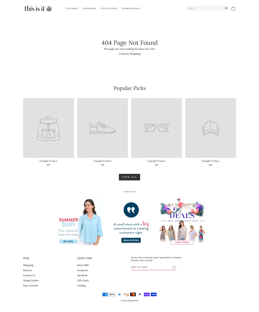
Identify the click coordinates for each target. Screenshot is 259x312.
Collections (109, 8)
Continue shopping (129, 53)
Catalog (81, 285)
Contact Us (29, 275)
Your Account (30, 285)
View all (129, 177)
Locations (82, 270)
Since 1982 (83, 265)
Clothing (72, 8)
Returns (27, 270)
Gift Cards (83, 280)
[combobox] (208, 8)
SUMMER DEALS (131, 8)
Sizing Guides (31, 280)
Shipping (28, 265)
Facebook (82, 275)
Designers (89, 8)
